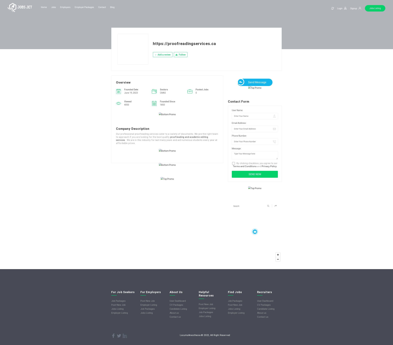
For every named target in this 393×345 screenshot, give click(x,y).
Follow (182, 54)
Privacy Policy (269, 166)
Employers (65, 7)
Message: (236, 148)
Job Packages (118, 301)
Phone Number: (239, 136)
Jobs (53, 7)
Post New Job (118, 305)
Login (339, 8)
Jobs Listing (375, 8)
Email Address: (239, 123)
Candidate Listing (178, 309)
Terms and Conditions (245, 166)
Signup (353, 8)
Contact (102, 7)
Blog (112, 7)
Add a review (164, 54)
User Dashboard (178, 301)
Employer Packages (84, 7)
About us (174, 313)
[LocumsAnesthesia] (20, 7)
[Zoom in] (278, 255)
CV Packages (176, 305)
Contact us (175, 317)
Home (44, 7)
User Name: (237, 110)
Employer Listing (119, 313)
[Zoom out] (278, 259)
